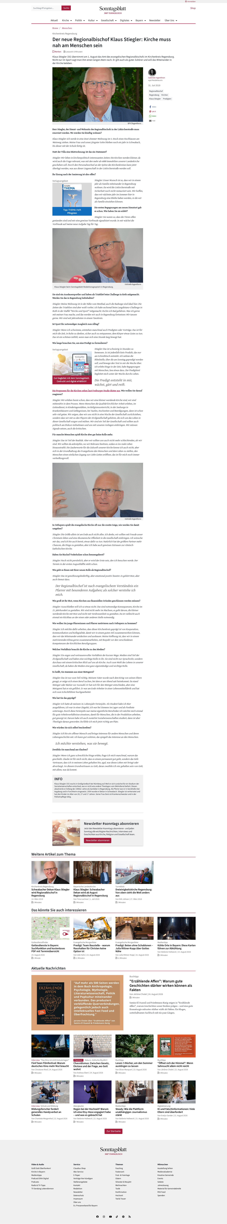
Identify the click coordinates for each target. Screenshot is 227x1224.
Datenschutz (78, 1195)
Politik (78, 20)
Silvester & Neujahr (123, 1182)
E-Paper (76, 1175)
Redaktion (77, 1188)
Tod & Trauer (120, 1198)
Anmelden (191, 1)
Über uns (77, 1202)
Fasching (119, 1168)
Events (160, 1178)
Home (55, 28)
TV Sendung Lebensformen (42, 1188)
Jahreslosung (163, 1185)
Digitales (124, 20)
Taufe (117, 1188)
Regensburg (154, 94)
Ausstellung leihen (165, 1168)
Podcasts (35, 1182)
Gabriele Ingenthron (156, 77)
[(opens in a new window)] (97, 1217)
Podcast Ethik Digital (40, 1178)
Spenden (161, 1195)
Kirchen (164, 94)
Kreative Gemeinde (166, 1175)
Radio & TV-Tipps (38, 1185)
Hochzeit (119, 1195)
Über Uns (169, 20)
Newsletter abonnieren (97, 840)
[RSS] (130, 1217)
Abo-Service (78, 1171)
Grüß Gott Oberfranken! (41, 1168)
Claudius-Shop (79, 1168)
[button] (56, 51)
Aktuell (54, 20)
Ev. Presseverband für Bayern (85, 1205)
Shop (193, 8)
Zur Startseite (114, 1131)
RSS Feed (161, 1192)
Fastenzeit (119, 1171)
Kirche (65, 20)
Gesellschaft (107, 20)
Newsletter (154, 20)
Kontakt (76, 1185)
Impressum (78, 1198)
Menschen (67, 28)
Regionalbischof (156, 91)
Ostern (118, 1178)
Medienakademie (165, 1171)
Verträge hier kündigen (83, 1178)
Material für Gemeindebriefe (169, 1188)
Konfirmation (121, 1192)
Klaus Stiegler (155, 98)
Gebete (161, 1182)
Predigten (167, 98)
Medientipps (36, 1175)
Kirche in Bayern (38, 1171)
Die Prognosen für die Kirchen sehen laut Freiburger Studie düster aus (86, 390)
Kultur (91, 20)
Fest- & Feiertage (122, 1175)
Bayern (139, 20)
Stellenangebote (80, 1182)
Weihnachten (121, 1185)
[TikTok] (117, 1217)
